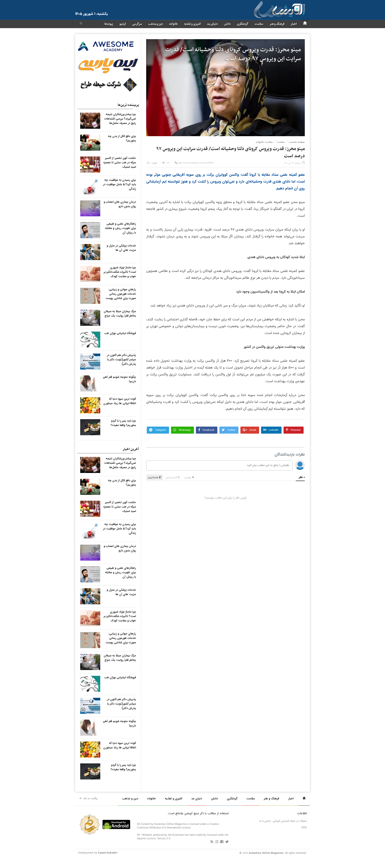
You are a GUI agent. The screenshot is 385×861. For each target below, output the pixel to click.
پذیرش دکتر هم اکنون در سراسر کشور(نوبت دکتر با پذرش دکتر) (121, 359)
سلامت (259, 24)
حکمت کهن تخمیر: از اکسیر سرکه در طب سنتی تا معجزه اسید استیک (119, 162)
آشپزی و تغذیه (192, 24)
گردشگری (242, 24)
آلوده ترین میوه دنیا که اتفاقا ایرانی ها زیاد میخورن (119, 401)
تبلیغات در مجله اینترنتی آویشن (290, 821)
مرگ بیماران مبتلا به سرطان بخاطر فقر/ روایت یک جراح (120, 313)
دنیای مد (212, 24)
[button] (81, 24)
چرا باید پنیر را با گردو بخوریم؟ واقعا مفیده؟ (123, 423)
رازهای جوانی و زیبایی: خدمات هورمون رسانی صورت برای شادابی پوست (120, 293)
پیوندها (108, 24)
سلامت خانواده (264, 142)
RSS (304, 827)
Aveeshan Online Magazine (266, 853)
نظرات (154, 163)
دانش (227, 24)
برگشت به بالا (91, 798)
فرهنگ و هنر (276, 24)
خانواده (173, 24)
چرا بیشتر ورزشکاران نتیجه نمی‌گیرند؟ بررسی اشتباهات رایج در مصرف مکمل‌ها (120, 118)
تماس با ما (265, 821)
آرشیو (122, 24)
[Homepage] (305, 24)
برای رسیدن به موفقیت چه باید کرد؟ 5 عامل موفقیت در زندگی (119, 184)
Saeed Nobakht (108, 853)
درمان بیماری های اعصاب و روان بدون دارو (120, 204)
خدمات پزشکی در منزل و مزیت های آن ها (121, 247)
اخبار (294, 24)
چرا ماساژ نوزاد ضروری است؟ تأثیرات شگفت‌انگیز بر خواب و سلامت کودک (120, 272)
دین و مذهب (155, 24)
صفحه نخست (297, 142)
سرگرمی (137, 24)
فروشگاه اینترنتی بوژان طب (120, 333)
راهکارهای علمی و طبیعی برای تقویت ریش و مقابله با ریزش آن (120, 228)
